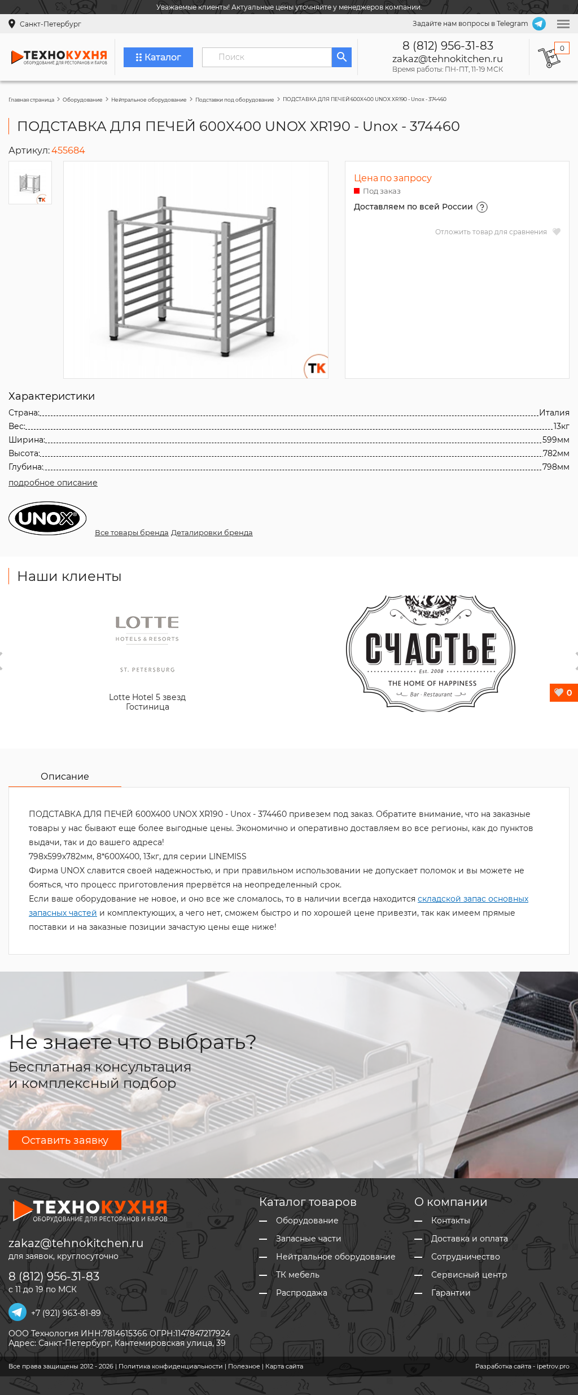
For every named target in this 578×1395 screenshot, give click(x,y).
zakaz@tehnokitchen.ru (447, 58)
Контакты (450, 1221)
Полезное (244, 1366)
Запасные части (308, 1239)
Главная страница (31, 100)
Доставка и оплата (469, 1239)
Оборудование (83, 100)
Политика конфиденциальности (171, 1366)
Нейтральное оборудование (149, 100)
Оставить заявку (64, 1140)
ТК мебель (297, 1275)
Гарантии (451, 1293)
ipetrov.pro (553, 1366)
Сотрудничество (465, 1257)
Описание (65, 776)
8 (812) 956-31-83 (447, 46)
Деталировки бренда (212, 532)
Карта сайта (284, 1366)
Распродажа (301, 1293)
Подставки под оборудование (234, 100)
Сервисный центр (469, 1275)
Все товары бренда (132, 532)
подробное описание (53, 483)
